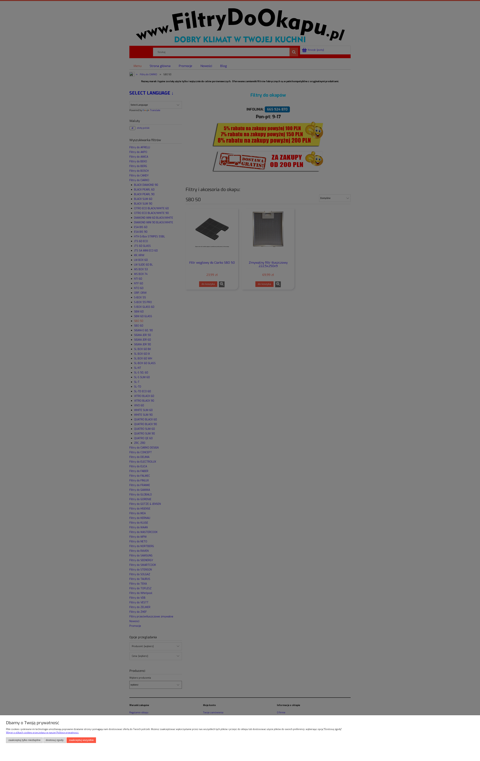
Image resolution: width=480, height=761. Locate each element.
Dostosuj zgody (55, 740)
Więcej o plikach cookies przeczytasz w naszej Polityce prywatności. (42, 732)
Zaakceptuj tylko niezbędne (24, 740)
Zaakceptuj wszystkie (81, 740)
